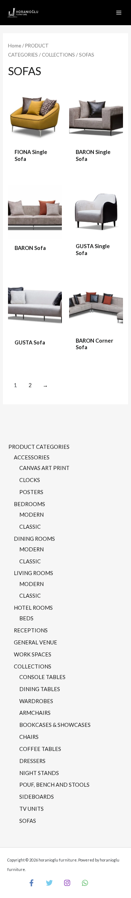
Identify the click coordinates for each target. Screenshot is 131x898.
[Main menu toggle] (119, 12)
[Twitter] (49, 882)
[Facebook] (31, 882)
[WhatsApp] (85, 882)
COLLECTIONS (58, 55)
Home (14, 46)
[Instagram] (67, 882)
